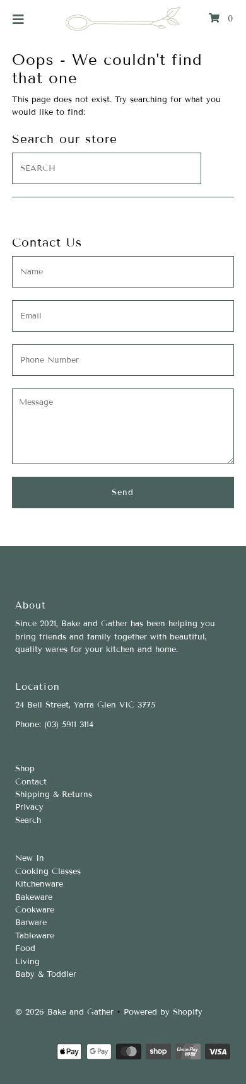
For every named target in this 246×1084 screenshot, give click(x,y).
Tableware (34, 936)
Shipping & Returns (53, 795)
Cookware (34, 910)
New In (29, 858)
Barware (31, 923)
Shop (25, 769)
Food (25, 948)
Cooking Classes (48, 871)
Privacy (29, 807)
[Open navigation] (18, 19)
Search (28, 820)
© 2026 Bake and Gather (64, 1012)
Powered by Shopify (163, 1012)
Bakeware (33, 897)
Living (27, 962)
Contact (31, 782)
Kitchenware (39, 884)
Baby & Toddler (45, 974)
